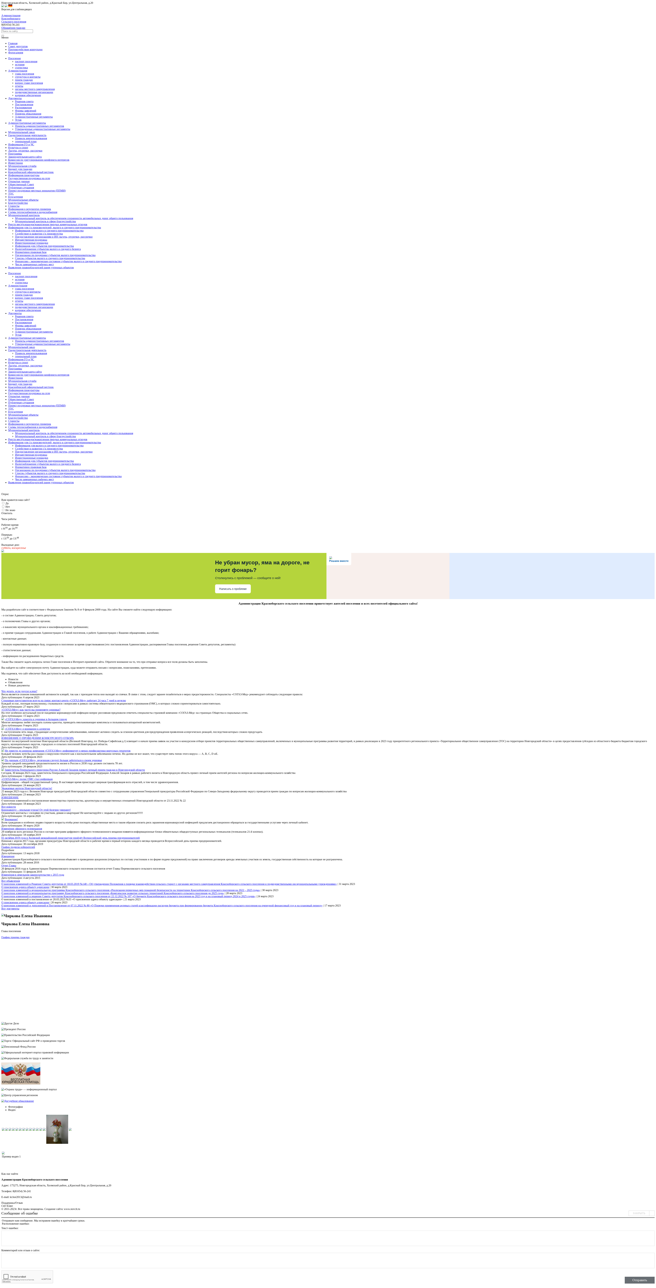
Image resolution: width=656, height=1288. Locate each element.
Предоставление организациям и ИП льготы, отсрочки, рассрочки (54, 236)
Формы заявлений (25, 110)
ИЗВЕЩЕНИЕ (10, 797)
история (19, 64)
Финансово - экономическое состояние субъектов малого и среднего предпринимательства (68, 261)
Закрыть (639, 1213)
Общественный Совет (21, 399)
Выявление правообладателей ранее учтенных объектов (41, 482)
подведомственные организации (34, 92)
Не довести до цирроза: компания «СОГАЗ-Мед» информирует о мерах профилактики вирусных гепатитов (68, 750)
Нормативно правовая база (30, 252)
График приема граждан (15, 937)
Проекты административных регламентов (39, 126)
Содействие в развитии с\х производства (39, 233)
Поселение (14, 273)
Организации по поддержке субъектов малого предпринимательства (55, 255)
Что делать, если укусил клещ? (19, 691)
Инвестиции (15, 377)
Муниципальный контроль (24, 430)
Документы (15, 313)
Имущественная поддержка (31, 239)
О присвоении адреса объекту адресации (25, 887)
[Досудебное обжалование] (17, 1101)
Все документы (10, 908)
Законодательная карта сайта (25, 371)
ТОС (11, 408)
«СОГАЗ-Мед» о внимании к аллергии (27, 728)
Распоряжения (23, 107)
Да (7, 503)
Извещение (8, 856)
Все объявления (10, 880)
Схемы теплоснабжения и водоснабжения (32, 427)
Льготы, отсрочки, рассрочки (25, 365)
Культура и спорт (18, 362)
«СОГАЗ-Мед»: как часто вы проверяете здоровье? (30, 709)
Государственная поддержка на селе (29, 393)
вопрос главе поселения (29, 83)
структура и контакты (27, 76)
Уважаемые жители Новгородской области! (26, 788)
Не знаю (10, 510)
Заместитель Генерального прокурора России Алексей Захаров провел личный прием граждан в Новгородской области (75, 769)
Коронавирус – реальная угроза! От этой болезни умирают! (36, 809)
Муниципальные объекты (23, 414)
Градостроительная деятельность (27, 350)
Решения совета (24, 101)
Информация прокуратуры (23, 390)
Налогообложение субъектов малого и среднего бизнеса (48, 249)
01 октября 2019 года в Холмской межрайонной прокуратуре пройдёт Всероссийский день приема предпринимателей (70, 837)
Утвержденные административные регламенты (42, 129)
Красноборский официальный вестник (31, 387)
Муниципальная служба (22, 380)
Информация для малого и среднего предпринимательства (49, 230)
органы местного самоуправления (35, 89)
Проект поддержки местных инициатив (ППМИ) (37, 405)
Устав (18, 119)
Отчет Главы (8, 865)
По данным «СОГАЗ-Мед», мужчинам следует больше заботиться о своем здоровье (53, 760)
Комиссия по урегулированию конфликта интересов (38, 374)
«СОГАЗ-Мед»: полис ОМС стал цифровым (27, 779)
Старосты (13, 420)
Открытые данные (19, 396)
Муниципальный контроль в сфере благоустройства (45, 221)
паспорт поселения (26, 61)
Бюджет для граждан (20, 384)
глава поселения (24, 73)
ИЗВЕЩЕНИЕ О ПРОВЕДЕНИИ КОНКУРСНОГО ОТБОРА (37, 738)
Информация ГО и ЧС (21, 359)
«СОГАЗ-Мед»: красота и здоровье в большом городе (36, 719)
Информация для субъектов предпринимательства (44, 246)
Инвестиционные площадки (31, 242)
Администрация (17, 285)
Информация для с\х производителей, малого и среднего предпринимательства (54, 442)
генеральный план (26, 141)
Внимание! (11, 819)
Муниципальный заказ (21, 347)
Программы (15, 368)
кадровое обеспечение (28, 95)
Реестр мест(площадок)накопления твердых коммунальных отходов (47, 439)
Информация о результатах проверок (29, 424)
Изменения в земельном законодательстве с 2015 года (32, 874)
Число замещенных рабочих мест (34, 264)
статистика (21, 67)
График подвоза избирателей (18, 847)
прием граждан (24, 79)
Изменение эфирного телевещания (21, 828)
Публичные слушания (21, 402)
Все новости (8, 806)
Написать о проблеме (233, 588)
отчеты (19, 86)
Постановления (24, 104)
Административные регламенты (34, 116)
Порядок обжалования (28, 113)
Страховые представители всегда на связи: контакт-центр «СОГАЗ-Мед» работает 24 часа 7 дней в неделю (63, 700)
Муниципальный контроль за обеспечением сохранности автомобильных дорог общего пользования (74, 218)
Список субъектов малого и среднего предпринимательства (50, 258)
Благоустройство (18, 417)
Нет (7, 506)
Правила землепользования (31, 138)
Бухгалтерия (15, 411)
